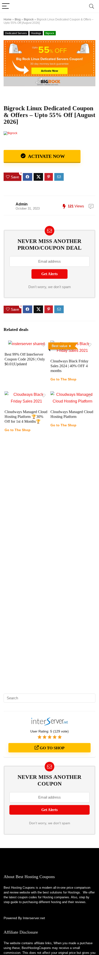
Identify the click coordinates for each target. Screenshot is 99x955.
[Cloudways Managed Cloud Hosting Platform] (72, 394)
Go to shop (51, 748)
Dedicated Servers (16, 33)
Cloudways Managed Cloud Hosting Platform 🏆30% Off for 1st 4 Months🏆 (26, 416)
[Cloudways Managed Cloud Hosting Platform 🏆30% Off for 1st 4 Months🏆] (27, 394)
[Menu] (6, 6)
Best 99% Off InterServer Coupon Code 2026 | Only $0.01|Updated (25, 359)
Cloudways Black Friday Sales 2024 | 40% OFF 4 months (69, 366)
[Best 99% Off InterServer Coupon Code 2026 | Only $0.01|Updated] (26, 344)
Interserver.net (34, 918)
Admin (22, 204)
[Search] (91, 6)
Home (8, 19)
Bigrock (29, 19)
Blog (18, 19)
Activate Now (46, 156)
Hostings (36, 33)
